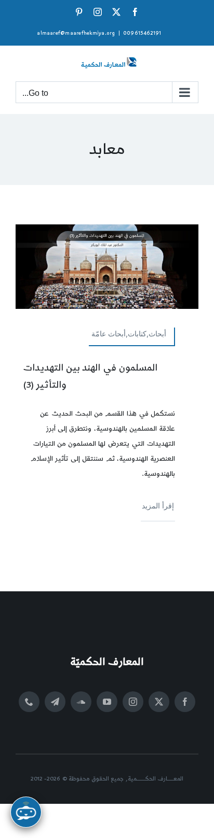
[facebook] (185, 701)
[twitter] (159, 701)
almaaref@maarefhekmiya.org (76, 33)
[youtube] (107, 701)
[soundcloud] (81, 701)
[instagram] (133, 701)
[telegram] (55, 701)
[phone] (29, 701)
